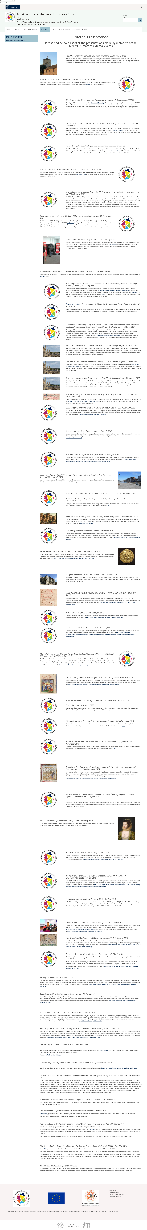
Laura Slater (43, 1149)
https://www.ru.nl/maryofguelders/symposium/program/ (74, 665)
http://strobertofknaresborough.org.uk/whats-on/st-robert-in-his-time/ (103, 859)
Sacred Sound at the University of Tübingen (108, 335)
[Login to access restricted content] (141, 7)
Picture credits (114, 1193)
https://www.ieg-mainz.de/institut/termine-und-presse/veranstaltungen (73, 558)
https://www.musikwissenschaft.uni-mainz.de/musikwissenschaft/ (105, 617)
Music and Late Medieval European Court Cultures (46, 16)
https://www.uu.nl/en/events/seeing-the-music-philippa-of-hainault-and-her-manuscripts (93, 684)
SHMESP (134, 292)
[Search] (140, 20)
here (108, 505)
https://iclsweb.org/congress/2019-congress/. (93, 414)
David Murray (44, 1113)
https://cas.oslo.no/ (118, 130)
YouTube (42, 276)
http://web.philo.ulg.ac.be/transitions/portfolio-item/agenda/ (84, 931)
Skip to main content (6, 3)
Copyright (112, 1191)
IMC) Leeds (112, 244)
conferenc (70, 223)
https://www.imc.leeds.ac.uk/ (74, 438)
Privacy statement (115, 1196)
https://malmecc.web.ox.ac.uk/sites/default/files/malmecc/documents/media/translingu (91, 779)
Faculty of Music (103, 1050)
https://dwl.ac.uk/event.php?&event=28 (90, 1021)
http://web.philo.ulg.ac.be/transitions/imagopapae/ (80, 929)
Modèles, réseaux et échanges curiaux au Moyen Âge (113, 290)
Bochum (87, 84)
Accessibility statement (116, 1194)
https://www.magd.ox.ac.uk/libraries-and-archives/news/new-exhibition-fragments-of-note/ (73, 1037)
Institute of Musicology (98, 103)
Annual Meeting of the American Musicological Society (84, 401)
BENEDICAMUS (81, 174)
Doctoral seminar (73, 304)
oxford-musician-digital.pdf (54, 1055)
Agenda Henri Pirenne (86, 523)
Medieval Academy (114, 151)
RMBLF (104, 294)
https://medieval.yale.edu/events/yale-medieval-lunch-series (119, 1068)
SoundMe (92, 1129)
